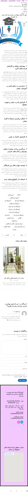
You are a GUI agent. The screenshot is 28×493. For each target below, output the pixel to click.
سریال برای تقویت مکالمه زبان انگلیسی (14, 223)
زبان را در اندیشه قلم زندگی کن (14, 278)
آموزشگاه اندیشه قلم (19, 200)
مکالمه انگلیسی (7, 226)
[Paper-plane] (21, 422)
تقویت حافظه (24, 109)
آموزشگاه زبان (8, 200)
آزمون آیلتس (10, 195)
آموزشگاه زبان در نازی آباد (14, 209)
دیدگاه (25, 339)
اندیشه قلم (7, 215)
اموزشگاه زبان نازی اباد (18, 215)
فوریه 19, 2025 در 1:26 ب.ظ (13, 313)
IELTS (19, 195)
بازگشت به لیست (14, 234)
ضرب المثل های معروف (19, 226)
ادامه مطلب (14, 287)
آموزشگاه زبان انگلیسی (14, 203)
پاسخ (19, 323)
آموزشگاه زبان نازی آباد (14, 212)
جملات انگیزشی (10, 218)
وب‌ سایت (24, 368)
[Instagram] (18, 422)
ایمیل (25, 362)
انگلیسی (19, 218)
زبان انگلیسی (14, 220)
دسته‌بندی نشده (14, 11)
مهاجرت (25, 60)
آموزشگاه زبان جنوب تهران (14, 206)
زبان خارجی (6, 72)
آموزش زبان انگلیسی (14, 197)
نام (26, 356)
